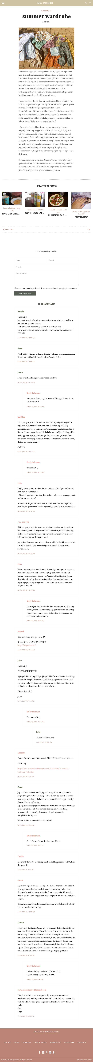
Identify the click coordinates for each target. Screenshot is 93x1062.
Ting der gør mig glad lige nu (11, 213)
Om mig (7, 1043)
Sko (34, 210)
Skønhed (27, 1043)
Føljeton (82, 1043)
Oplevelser (69, 1043)
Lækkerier (12, 208)
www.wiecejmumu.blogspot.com (32, 989)
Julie (20, 482)
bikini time (9, 229)
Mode (16, 1043)
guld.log (21, 416)
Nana (20, 880)
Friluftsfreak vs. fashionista (58, 215)
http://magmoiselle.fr (27, 645)
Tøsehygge (81, 217)
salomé (21, 631)
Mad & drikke (41, 1043)
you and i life (23, 521)
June (20, 564)
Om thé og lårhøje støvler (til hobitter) (35, 213)
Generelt (46, 10)
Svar (76, 309)
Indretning (55, 1043)
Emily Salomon (45, 3)
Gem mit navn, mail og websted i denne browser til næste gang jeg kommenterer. (46, 288)
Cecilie (21, 856)
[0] (90, 3)
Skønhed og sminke (84, 211)
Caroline (21, 752)
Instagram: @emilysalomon (46, 1032)
